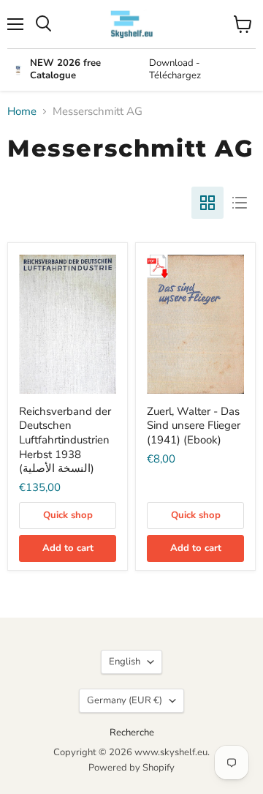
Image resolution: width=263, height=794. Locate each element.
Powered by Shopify (131, 767)
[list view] (240, 203)
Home (22, 111)
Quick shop (68, 515)
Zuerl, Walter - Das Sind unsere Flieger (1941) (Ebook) (193, 425)
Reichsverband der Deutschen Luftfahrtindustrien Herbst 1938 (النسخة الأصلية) (65, 440)
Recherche (132, 732)
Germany (124, 700)
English (124, 661)
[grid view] (207, 203)
